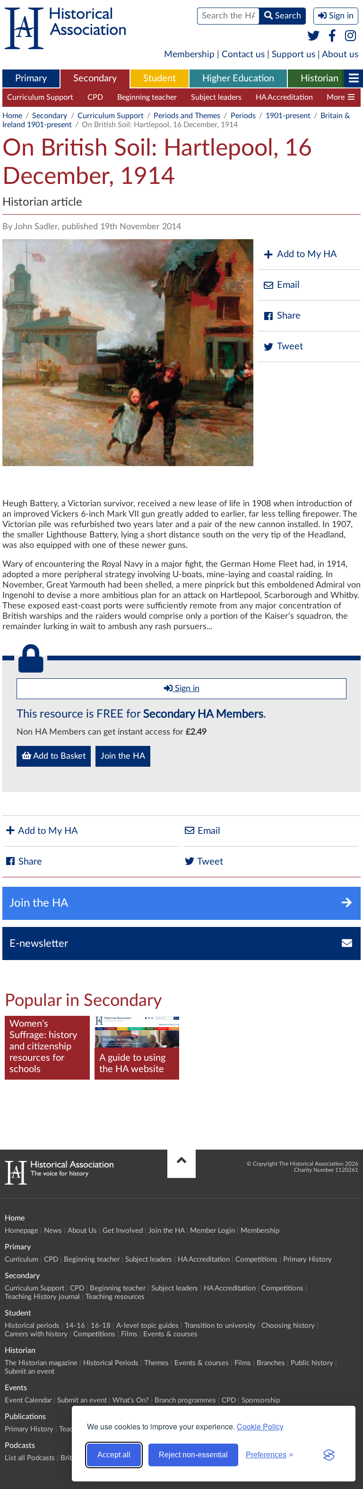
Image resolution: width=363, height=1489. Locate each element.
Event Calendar (28, 1400)
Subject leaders (216, 97)
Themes (156, 1363)
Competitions (256, 1259)
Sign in (186, 688)
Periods (243, 116)
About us (340, 54)
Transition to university (220, 1325)
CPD (95, 97)
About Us (82, 1230)
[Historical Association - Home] (59, 1182)
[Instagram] (351, 36)
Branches (271, 1363)
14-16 (75, 1325)
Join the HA (123, 756)
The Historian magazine (41, 1363)
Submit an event (29, 1371)
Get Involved (123, 1230)
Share (289, 315)
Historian (319, 78)
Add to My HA (307, 254)
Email (288, 285)
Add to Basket (58, 756)
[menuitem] (31, 78)
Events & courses (170, 1334)
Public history (312, 1363)
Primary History (307, 1259)
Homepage (21, 1230)
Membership (189, 54)
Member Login (212, 1230)
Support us (293, 54)
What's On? (130, 1400)
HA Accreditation (284, 97)
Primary (31, 78)
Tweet (290, 346)
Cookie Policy (260, 1426)
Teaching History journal (42, 1296)
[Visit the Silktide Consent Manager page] (329, 1455)
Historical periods (32, 1325)
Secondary (95, 78)
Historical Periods (110, 1363)
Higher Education (238, 78)
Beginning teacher (147, 97)
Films (129, 1334)
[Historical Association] (65, 44)
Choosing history (288, 1325)
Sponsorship (261, 1400)
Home (12, 116)
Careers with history (36, 1334)
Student (159, 78)
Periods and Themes (187, 116)
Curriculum (21, 1259)
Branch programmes (185, 1400)
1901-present (288, 116)
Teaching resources (115, 1296)
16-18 (101, 1325)
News (53, 1230)
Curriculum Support (40, 97)
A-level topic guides (147, 1325)
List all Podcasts (30, 1458)
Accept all (113, 1455)
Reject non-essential (193, 1455)
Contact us (243, 54)
